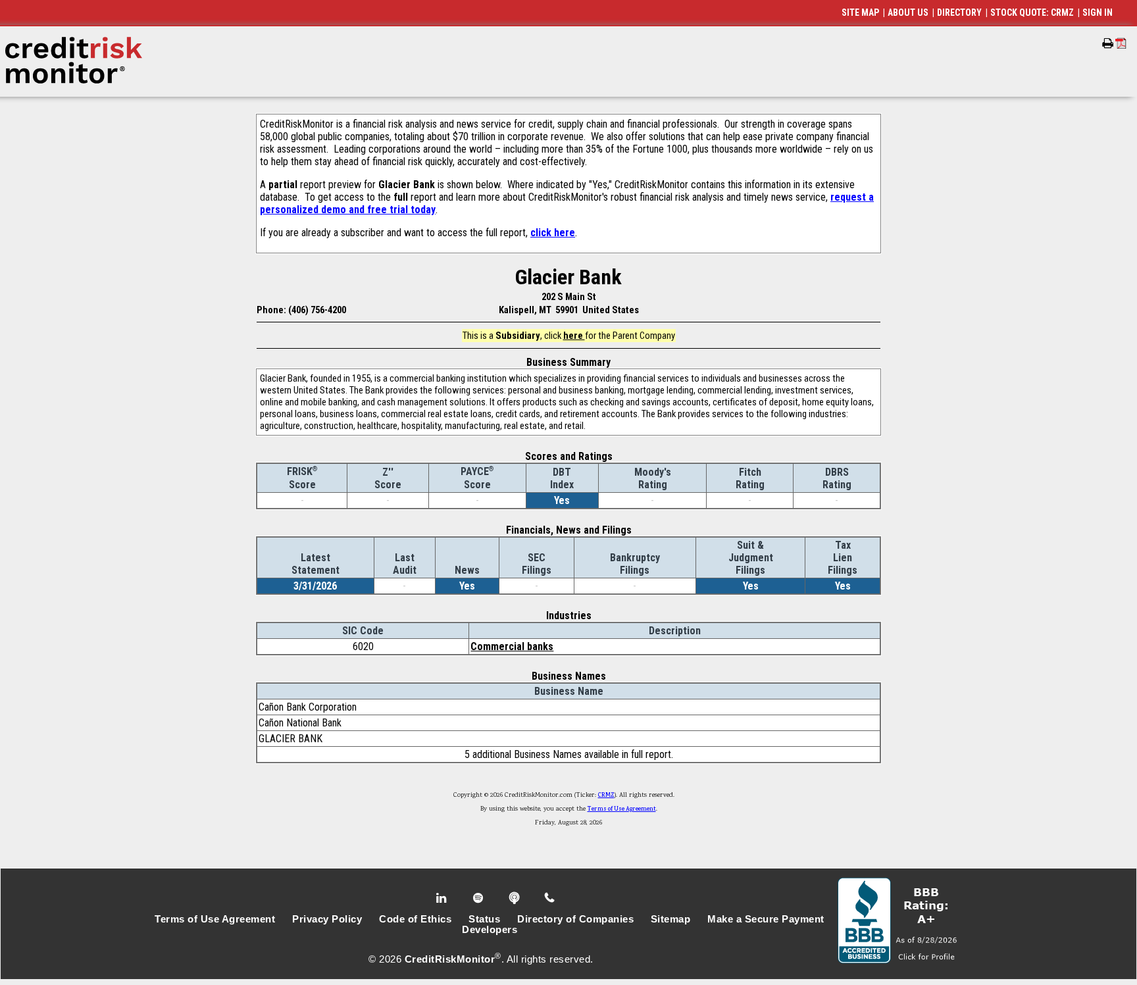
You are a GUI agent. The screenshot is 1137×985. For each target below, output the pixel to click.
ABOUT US (908, 12)
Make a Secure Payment (765, 919)
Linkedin (442, 898)
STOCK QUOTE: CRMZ (1032, 12)
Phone (550, 898)
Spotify (479, 898)
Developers (489, 929)
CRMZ (606, 795)
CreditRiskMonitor (450, 959)
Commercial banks (511, 646)
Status (484, 919)
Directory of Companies (575, 919)
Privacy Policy (327, 919)
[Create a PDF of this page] (1120, 43)
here (574, 335)
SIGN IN (1097, 12)
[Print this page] (1107, 43)
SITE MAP (860, 12)
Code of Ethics (415, 919)
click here (552, 232)
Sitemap (671, 919)
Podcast (515, 898)
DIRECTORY (959, 12)
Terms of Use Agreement (622, 809)
